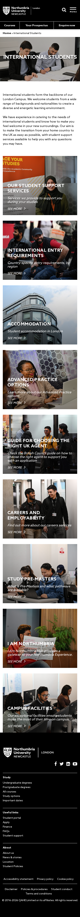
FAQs (6, 831)
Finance (7, 826)
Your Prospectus (36, 25)
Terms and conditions (38, 893)
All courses (9, 791)
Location (8, 861)
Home (7, 33)
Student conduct (61, 889)
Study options (11, 796)
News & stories (12, 857)
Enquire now (67, 25)
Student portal (12, 817)
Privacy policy (45, 879)
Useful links (10, 812)
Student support (13, 835)
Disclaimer (11, 889)
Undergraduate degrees (17, 782)
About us (8, 853)
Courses (9, 25)
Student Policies (13, 866)
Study (7, 777)
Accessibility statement (18, 879)
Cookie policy (65, 879)
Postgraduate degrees (17, 787)
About (7, 847)
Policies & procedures (34, 889)
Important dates (13, 800)
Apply (6, 822)
